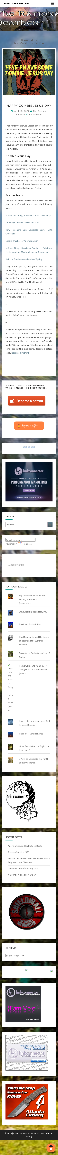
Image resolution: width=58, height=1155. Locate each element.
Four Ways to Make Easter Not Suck (22, 222)
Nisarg (29, 1136)
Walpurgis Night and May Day (33, 611)
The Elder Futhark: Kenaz (31, 733)
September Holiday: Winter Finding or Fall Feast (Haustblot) (32, 599)
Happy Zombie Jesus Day (29, 105)
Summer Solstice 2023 (18, 852)
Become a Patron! (20, 352)
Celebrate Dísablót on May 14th (23, 868)
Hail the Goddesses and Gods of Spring (23, 259)
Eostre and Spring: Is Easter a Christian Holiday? (28, 215)
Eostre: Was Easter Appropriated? (21, 240)
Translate (27, 543)
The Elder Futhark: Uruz (30, 624)
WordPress (39, 1133)
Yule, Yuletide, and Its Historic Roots (25, 845)
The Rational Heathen (16, 3)
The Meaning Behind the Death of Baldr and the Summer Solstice (34, 640)
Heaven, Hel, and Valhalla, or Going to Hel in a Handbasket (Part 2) (33, 669)
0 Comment (35, 114)
